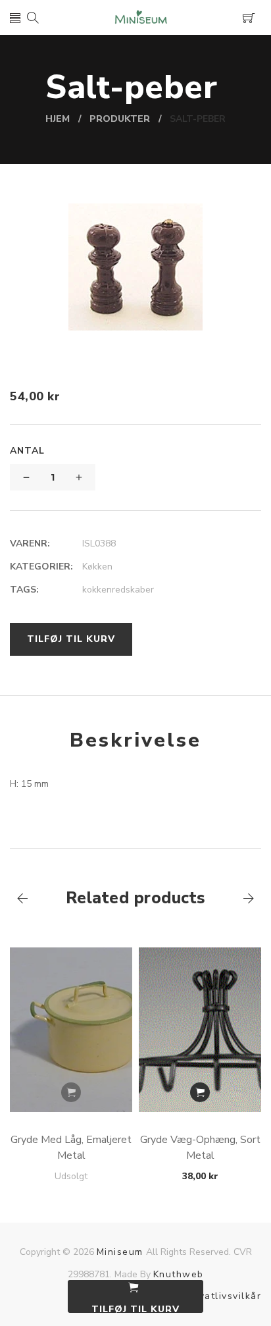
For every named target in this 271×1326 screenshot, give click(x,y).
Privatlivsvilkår (223, 1296)
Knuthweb (178, 1274)
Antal (27, 450)
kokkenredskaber (118, 589)
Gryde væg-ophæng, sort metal (200, 1147)
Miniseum (120, 1252)
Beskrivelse (135, 740)
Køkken (97, 566)
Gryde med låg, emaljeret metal (71, 1147)
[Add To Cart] (71, 1092)
